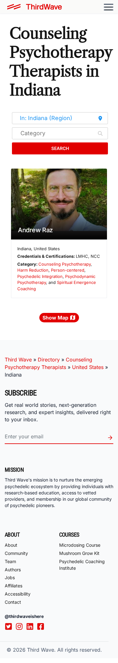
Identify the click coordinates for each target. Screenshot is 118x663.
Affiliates (13, 585)
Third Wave (18, 359)
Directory (49, 359)
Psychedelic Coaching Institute (82, 565)
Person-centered (67, 270)
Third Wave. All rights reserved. (64, 650)
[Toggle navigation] (108, 7)
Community (16, 553)
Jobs (10, 577)
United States (88, 367)
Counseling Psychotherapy (64, 264)
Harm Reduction (32, 270)
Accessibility (18, 594)
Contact (13, 602)
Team (10, 561)
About (11, 545)
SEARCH (60, 148)
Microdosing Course (79, 545)
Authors (13, 569)
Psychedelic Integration (40, 276)
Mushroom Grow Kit (79, 553)
